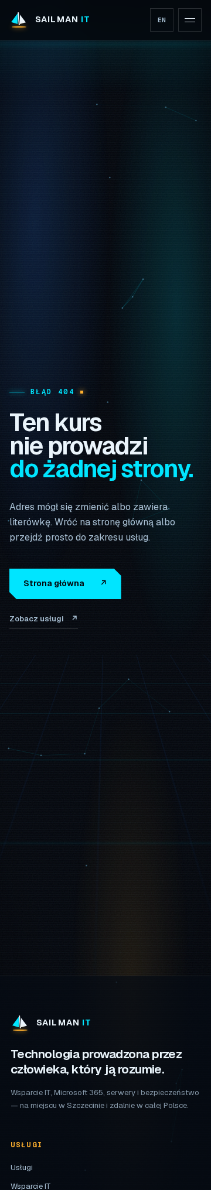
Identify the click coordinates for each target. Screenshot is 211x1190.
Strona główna (65, 583)
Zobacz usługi (43, 619)
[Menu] (190, 20)
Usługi (22, 1167)
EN (162, 20)
